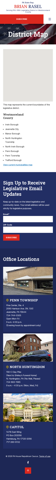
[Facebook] (28, 463)
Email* (6, 214)
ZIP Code (7, 225)
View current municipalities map (17, 164)
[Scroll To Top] (28, 470)
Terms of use (44, 456)
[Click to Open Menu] (49, 19)
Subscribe (21, 19)
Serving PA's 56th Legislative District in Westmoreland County (28, 7)
